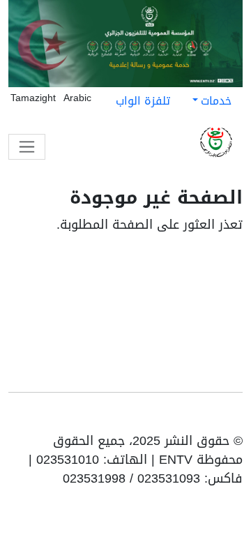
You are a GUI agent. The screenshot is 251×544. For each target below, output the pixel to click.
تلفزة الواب (143, 101)
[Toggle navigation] (26, 147)
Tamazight (33, 98)
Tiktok (192, 418)
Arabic (77, 98)
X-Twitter (170, 418)
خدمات (216, 101)
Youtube (233, 418)
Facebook (213, 418)
